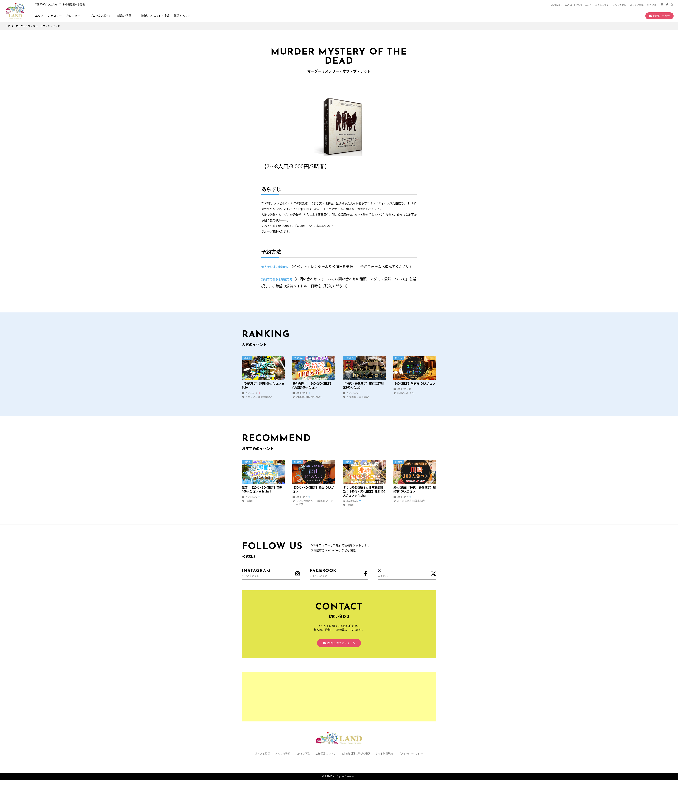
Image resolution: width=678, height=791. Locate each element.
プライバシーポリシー (410, 753)
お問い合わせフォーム (341, 643)
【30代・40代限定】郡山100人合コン (313, 489)
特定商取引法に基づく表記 (355, 753)
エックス (383, 573)
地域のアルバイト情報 (155, 15)
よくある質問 (602, 5)
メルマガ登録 (619, 5)
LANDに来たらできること (578, 5)
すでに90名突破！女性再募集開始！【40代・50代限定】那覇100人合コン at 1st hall (364, 491)
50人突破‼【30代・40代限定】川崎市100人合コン (414, 489)
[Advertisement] (339, 696)
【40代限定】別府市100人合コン (414, 383)
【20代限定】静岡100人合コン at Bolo (263, 385)
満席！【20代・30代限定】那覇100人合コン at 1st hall (262, 489)
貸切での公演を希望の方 (276, 279)
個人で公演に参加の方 (275, 266)
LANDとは (556, 5)
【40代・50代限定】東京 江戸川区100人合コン (363, 385)
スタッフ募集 (637, 5)
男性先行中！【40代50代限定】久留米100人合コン (312, 385)
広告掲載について (325, 753)
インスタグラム (256, 573)
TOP (7, 26)
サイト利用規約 (384, 753)
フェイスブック (323, 573)
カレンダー (73, 15)
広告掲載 (651, 5)
